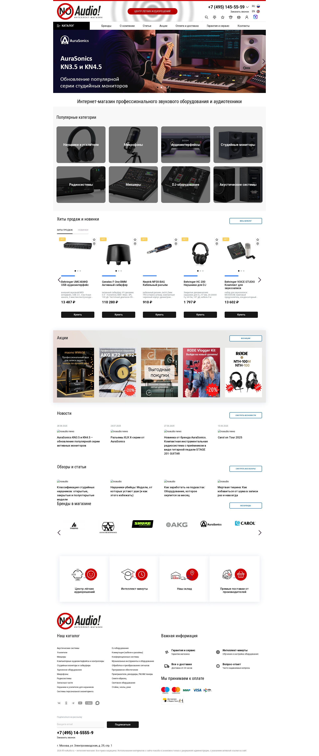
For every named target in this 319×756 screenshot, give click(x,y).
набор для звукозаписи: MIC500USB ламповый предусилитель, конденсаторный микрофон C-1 (240, 294)
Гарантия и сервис (218, 25)
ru (253, 6)
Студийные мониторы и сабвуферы (74, 665)
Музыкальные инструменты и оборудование (133, 661)
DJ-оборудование (120, 648)
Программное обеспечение (125, 670)
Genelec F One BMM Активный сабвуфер (115, 283)
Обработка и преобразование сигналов (130, 665)
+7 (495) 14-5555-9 (75, 732)
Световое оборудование (123, 683)
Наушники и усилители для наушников (75, 687)
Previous (55, 61)
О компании (127, 25)
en (253, 11)
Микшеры (61, 657)
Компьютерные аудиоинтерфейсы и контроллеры (80, 661)
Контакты (244, 25)
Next (264, 61)
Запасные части (65, 683)
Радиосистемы (64, 678)
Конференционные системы (125, 657)
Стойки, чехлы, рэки (121, 687)
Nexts (260, 532)
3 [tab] (80, 271)
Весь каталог (246, 221)
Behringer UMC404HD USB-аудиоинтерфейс (75, 283)
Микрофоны (62, 674)
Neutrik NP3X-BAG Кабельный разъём (155, 283)
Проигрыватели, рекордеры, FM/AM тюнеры (132, 674)
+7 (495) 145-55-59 (226, 7)
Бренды (106, 25)
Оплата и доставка (187, 25)
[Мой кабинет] (247, 17)
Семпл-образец (119, 678)
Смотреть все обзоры (246, 469)
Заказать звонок (240, 11)
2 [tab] (161, 87)
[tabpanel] (159, 61)
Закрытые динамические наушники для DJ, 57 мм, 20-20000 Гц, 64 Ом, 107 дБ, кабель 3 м (200, 294)
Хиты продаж (65, 230)
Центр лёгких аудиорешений (152, 11)
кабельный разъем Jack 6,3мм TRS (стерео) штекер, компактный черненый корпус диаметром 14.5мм (159, 294)
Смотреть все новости (245, 415)
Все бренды (245, 506)
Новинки (83, 230)
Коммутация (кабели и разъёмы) (127, 652)
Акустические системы (68, 648)
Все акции (245, 338)
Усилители (62, 652)
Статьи (147, 25)
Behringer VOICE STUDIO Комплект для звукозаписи (240, 285)
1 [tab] (157, 87)
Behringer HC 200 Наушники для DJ (195, 283)
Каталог (68, 25)
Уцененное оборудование (69, 670)
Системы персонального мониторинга (75, 691)
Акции (163, 25)
